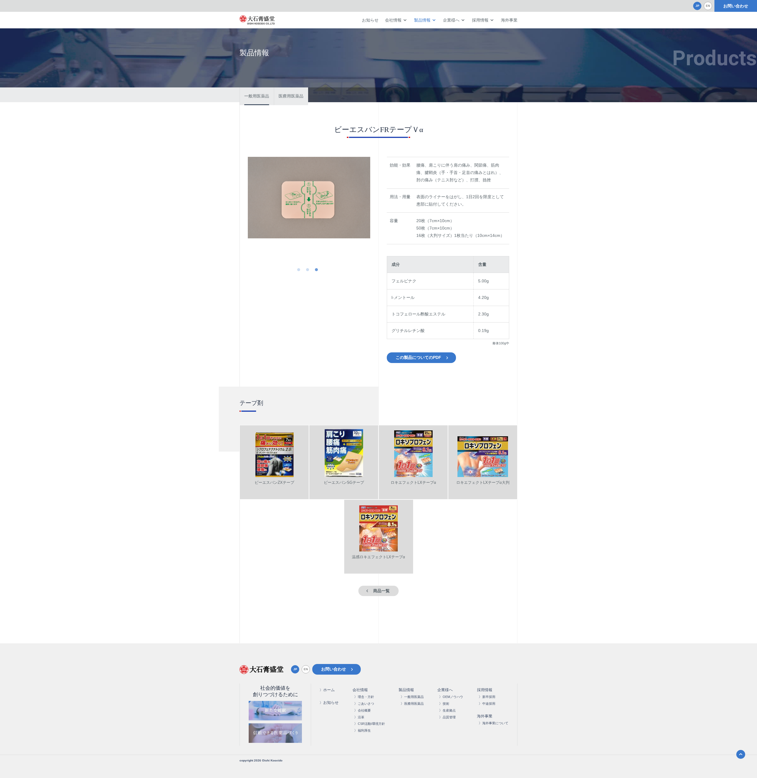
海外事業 (509, 20)
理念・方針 (366, 697)
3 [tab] (318, 271)
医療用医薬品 (291, 96)
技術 (446, 703)
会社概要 (364, 710)
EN (708, 5)
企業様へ (451, 20)
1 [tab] (300, 271)
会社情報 (393, 20)
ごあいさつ (366, 703)
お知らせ (370, 20)
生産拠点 (449, 710)
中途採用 (488, 703)
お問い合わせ (735, 6)
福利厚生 (364, 730)
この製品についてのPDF (418, 357)
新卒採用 (488, 697)
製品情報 (422, 20)
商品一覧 (381, 590)
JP (697, 5)
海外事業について (495, 723)
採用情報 (480, 20)
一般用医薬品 (256, 96)
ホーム (329, 690)
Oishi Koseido (272, 760)
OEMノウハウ (453, 697)
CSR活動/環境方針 (371, 723)
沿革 (361, 717)
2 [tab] (309, 271)
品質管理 (449, 717)
